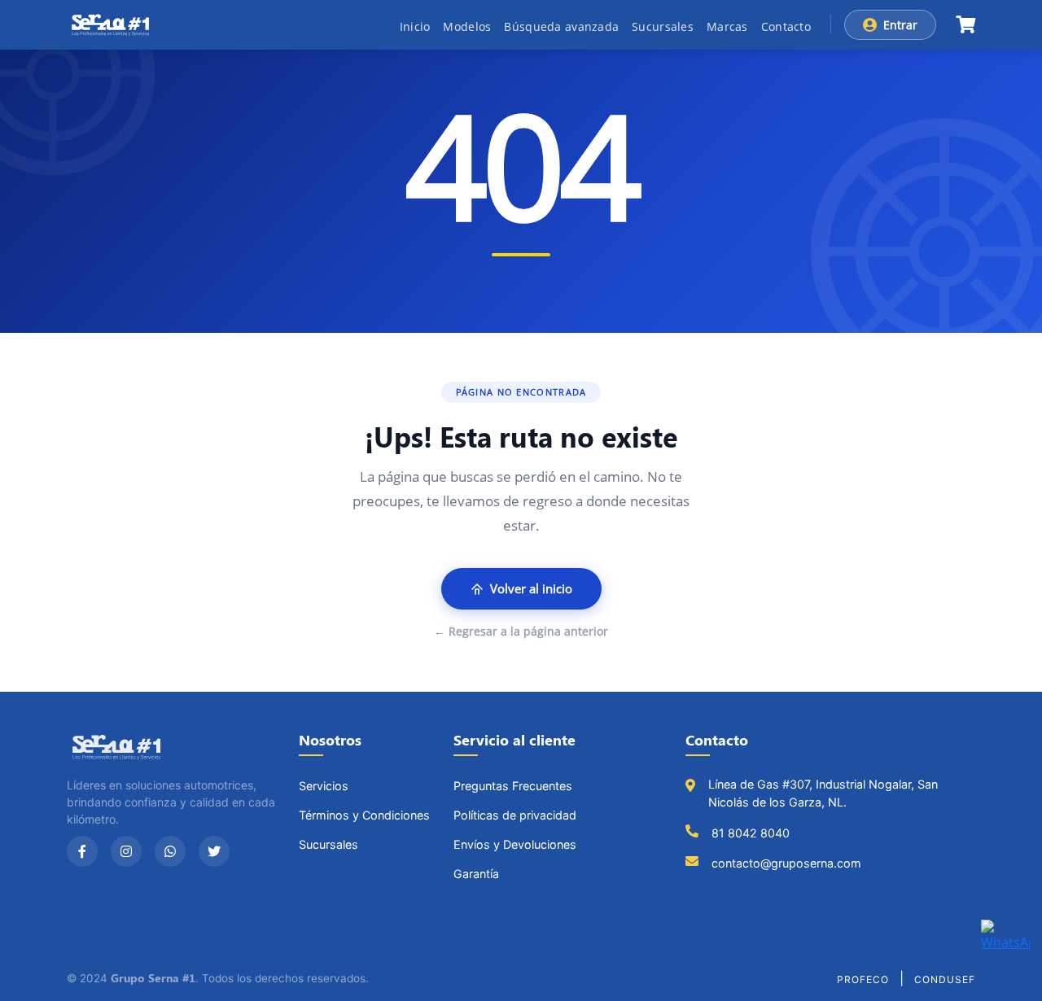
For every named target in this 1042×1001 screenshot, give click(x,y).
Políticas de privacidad (514, 815)
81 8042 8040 (750, 833)
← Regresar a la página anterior (521, 631)
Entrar (900, 25)
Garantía (476, 874)
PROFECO (863, 979)
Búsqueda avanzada (561, 26)
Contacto (786, 26)
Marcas (727, 26)
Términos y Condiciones (364, 815)
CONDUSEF (944, 979)
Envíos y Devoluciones (514, 844)
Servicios (323, 786)
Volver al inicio (531, 588)
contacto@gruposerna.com (786, 863)
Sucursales (663, 26)
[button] (965, 24)
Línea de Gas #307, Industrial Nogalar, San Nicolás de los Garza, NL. (823, 793)
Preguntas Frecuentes (512, 786)
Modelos (467, 26)
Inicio (415, 26)
